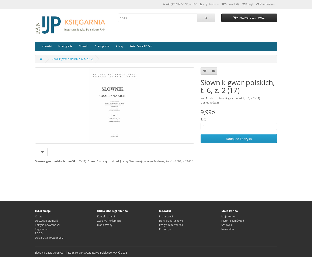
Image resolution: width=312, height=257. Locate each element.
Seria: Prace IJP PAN (141, 46)
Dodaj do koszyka (239, 139)
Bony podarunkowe (171, 220)
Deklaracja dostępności (49, 237)
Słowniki (83, 46)
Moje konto (228, 216)
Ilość (203, 119)
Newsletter (227, 229)
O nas (38, 216)
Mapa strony (104, 225)
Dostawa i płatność (46, 220)
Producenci (166, 216)
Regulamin (41, 229)
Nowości (47, 46)
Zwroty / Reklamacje (109, 220)
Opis (41, 152)
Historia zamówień (232, 220)
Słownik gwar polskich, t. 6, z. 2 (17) (72, 59)
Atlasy (119, 46)
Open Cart (59, 252)
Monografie (65, 46)
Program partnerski (171, 225)
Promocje (165, 229)
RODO (39, 233)
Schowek (226, 225)
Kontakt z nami (106, 216)
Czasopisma (102, 46)
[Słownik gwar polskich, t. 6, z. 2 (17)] (114, 105)
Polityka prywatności (47, 225)
